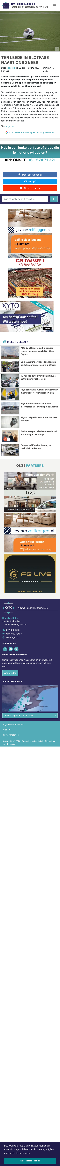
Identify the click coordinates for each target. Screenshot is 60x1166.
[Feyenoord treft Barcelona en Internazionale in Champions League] (10, 408)
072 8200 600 (13, 630)
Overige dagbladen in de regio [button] (18, 715)
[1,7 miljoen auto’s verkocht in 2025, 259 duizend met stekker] (10, 380)
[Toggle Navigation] (54, 5)
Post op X (31, 181)
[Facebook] (5, 649)
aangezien (9, 126)
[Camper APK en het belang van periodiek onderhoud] (10, 450)
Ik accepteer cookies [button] (30, 1161)
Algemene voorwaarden (13, 724)
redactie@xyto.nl (14, 633)
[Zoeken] (54, 199)
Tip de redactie (32, 188)
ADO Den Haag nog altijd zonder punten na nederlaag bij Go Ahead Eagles (38, 351)
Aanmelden (10, 672)
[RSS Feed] (16, 649)
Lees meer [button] (24, 1153)
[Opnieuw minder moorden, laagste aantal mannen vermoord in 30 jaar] (10, 366)
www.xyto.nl (12, 637)
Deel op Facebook (32, 174)
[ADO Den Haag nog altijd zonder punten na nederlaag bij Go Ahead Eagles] (10, 352)
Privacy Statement (11, 735)
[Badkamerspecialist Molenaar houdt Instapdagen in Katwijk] (10, 436)
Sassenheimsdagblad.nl (23, 4)
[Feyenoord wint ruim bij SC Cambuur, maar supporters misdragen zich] (10, 394)
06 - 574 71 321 (42, 160)
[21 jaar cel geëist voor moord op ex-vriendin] (10, 422)
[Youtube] (11, 649)
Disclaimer (7, 730)
